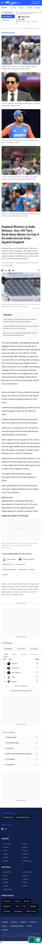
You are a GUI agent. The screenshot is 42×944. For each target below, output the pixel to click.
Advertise (5, 922)
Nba (24, 906)
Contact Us (5, 930)
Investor (4, 926)
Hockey (26, 901)
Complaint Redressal (16, 926)
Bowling (23, 654)
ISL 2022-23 (7, 872)
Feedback (23, 922)
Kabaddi (33, 906)
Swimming (18, 911)
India (13, 677)
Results (37, 8)
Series (20, 8)
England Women (28, 559)
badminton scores (14, 586)
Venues (6, 861)
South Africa (15, 668)
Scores (13, 8)
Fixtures (30, 8)
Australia (14, 663)
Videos (5, 854)
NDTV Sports (34, 586)
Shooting (6, 911)
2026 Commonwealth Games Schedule (18, 754)
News (19, 28)
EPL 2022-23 (27, 872)
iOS (21, 594)
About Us (14, 922)
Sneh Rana (23, 569)
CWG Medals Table (12, 743)
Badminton (7, 906)
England (14, 681)
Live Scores (7, 844)
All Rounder (34, 654)
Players (25, 857)
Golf (17, 906)
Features (26, 854)
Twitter (30, 589)
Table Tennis (31, 911)
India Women (11, 559)
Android (15, 594)
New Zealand (16, 672)
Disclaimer (33, 922)
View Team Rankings (21, 686)
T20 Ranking (34, 649)
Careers (29, 926)
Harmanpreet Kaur (9, 569)
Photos (25, 850)
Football (20, 584)
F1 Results (24, 586)
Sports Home (5, 28)
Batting (14, 654)
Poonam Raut (20, 564)
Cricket (4, 7)
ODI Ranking (21, 649)
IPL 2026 (6, 20)
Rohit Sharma (10, 764)
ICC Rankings (10, 759)
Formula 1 (6, 901)
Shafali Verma (21, 407)
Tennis (17, 901)
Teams (5, 857)
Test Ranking (8, 649)
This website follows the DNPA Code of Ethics (16, 933)
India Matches (7, 16)
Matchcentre (7, 889)
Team (6, 654)
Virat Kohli (9, 748)
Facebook (12, 589)
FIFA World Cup (11, 737)
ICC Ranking (27, 861)
